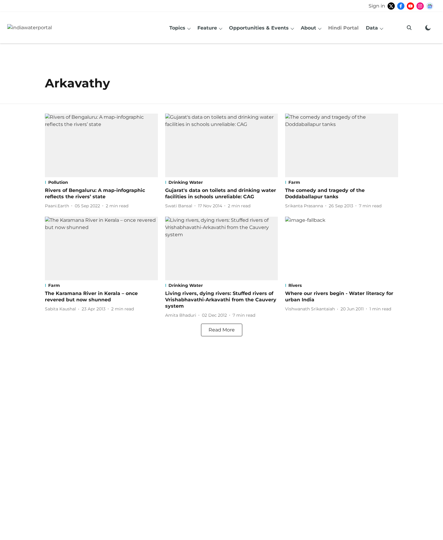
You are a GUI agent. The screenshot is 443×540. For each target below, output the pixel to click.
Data (372, 28)
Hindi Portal (343, 28)
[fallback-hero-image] (101, 145)
